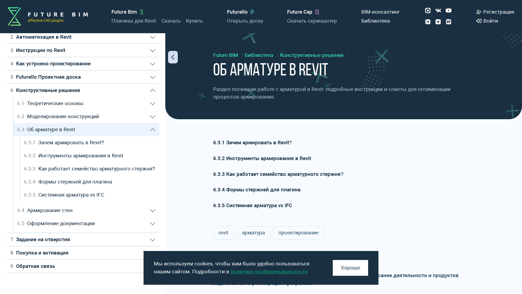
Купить (194, 21)
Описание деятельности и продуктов (413, 275)
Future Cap (299, 12)
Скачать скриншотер (312, 21)
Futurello (237, 12)
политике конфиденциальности (269, 271)
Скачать (171, 21)
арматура (253, 232)
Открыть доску (245, 21)
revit (223, 232)
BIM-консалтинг (380, 12)
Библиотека (375, 21)
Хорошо (350, 268)
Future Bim (124, 12)
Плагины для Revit (133, 21)
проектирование (298, 232)
